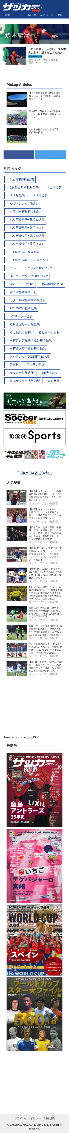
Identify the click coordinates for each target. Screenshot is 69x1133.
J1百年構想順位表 (22, 179)
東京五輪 (54, 381)
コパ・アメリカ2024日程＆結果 (31, 268)
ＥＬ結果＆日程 (49, 332)
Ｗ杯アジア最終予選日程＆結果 (31, 340)
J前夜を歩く (50, 372)
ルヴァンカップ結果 (23, 203)
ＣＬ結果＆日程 (20, 332)
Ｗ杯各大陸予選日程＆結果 (28, 348)
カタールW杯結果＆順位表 (28, 300)
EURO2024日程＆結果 (25, 252)
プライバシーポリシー (27, 1118)
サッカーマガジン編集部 (46, 60)
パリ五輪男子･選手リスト (27, 227)
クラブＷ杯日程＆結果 (25, 211)
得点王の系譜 (36, 364)
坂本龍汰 (17, 35)
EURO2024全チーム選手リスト (31, 260)
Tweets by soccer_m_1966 (21, 737)
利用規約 (49, 1118)
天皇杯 (14, 364)
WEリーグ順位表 (21, 316)
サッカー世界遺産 (22, 372)
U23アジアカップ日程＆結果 (29, 276)
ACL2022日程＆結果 (23, 308)
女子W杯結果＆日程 (23, 292)
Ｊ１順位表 (54, 187)
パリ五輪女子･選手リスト (27, 244)
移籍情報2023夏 (52, 284)
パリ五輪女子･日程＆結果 (27, 236)
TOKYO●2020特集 (34, 473)
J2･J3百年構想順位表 (24, 187)
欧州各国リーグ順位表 (25, 324)
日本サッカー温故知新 (25, 381)
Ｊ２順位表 (17, 195)
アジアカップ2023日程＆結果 (29, 356)
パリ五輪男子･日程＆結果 (27, 219)
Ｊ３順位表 (40, 195)
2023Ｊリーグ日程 (22, 284)
